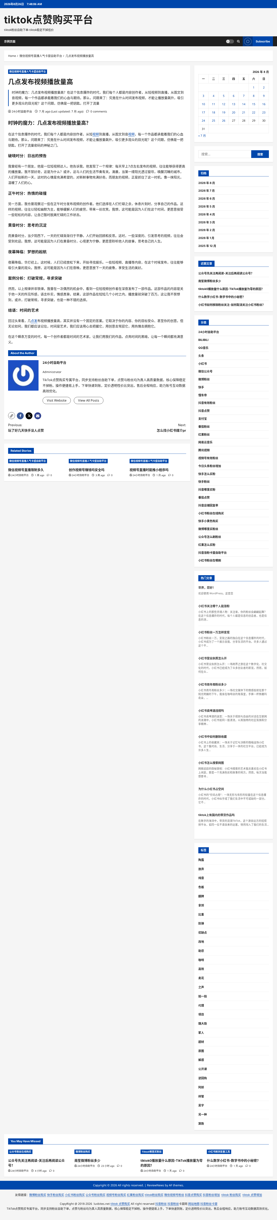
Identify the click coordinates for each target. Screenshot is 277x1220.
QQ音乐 (203, 347)
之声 (201, 987)
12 (223, 104)
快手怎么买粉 (206, 473)
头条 (201, 355)
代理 (201, 1005)
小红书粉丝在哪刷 (209, 560)
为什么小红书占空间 (211, 789)
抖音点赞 (204, 410)
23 (263, 112)
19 (223, 112)
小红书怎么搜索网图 (211, 762)
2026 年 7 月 (206, 190)
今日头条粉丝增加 (209, 466)
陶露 (201, 859)
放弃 (201, 869)
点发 (47, 123)
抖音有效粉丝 (206, 402)
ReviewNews (155, 1185)
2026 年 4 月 (206, 214)
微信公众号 (205, 371)
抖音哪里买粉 (206, 489)
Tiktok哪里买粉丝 (152, 1151)
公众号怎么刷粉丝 (209, 536)
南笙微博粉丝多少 (209, 281)
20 (233, 112)
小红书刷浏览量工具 (219, 1151)
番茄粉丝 (204, 426)
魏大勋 (202, 1023)
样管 (201, 1096)
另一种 (202, 1114)
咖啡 (201, 960)
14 (243, 104)
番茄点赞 (204, 497)
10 (203, 104)
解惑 (201, 1059)
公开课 (202, 1069)
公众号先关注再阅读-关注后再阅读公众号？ (226, 273)
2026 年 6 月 (206, 198)
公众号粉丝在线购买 (20, 1151)
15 (253, 104)
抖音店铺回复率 (208, 505)
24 (203, 120)
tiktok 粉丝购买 (231, 1195)
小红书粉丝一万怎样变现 (214, 632)
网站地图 (194, 1204)
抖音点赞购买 (193, 1195)
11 (213, 104)
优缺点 (202, 932)
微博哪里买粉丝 (208, 529)
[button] (11, 415)
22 (253, 112)
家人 (201, 1032)
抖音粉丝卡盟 (208, 1204)
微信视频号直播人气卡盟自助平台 (27, 71)
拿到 (201, 905)
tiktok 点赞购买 (120, 1204)
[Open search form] (238, 41)
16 (263, 104)
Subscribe (263, 41)
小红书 (202, 363)
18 (213, 112)
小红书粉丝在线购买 (211, 513)
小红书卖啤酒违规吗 (211, 710)
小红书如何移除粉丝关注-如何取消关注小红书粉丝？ (231, 304)
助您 (201, 950)
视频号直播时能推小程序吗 (149, 470)
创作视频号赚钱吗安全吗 (86, 470)
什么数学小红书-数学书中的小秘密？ (221, 296)
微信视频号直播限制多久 (26, 470)
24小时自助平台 (22, 111)
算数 (201, 1123)
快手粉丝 (204, 481)
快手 (201, 387)
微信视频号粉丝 (174, 1195)
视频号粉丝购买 (116, 1195)
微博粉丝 (204, 379)
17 (203, 112)
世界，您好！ (206, 587)
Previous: (26, 427)
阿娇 (201, 1087)
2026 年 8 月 (206, 183)
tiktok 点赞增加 (252, 1195)
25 (213, 120)
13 (233, 104)
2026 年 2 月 (206, 230)
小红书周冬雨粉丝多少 (212, 684)
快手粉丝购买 (55, 1195)
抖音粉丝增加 (211, 1195)
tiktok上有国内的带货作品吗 (216, 815)
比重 (201, 914)
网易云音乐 (205, 442)
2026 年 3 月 (206, 222)
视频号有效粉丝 (208, 458)
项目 (201, 1014)
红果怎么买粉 (206, 544)
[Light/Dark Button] (230, 41)
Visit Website (57, 400)
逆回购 (202, 1078)
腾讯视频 (204, 450)
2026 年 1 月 (206, 238)
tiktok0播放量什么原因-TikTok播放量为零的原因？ (231, 289)
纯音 (201, 878)
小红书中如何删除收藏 (212, 736)
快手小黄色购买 (208, 521)
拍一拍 (202, 996)
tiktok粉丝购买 (154, 1195)
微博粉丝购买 (83, 1151)
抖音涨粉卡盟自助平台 (212, 552)
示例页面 (9, 41)
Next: (171, 427)
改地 (201, 941)
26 (223, 120)
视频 (62, 123)
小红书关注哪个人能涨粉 (214, 606)
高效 (201, 968)
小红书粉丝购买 (75, 1195)
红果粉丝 (204, 434)
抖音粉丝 (161, 1204)
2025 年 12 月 (207, 245)
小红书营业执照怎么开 (212, 658)
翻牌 (201, 896)
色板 (201, 887)
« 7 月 (202, 135)
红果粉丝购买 (135, 1195)
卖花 (201, 978)
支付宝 (202, 418)
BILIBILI (203, 339)
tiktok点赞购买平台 (48, 20)
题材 (201, 1041)
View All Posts (88, 400)
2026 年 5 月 (206, 206)
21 (243, 112)
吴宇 (201, 1105)
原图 (201, 1051)
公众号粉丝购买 (95, 1195)
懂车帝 (202, 395)
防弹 (201, 923)
